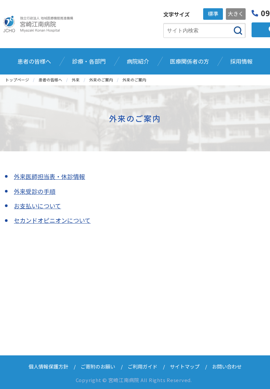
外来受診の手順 (34, 191)
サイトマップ (185, 366)
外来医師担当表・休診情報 (49, 176)
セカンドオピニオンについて (52, 220)
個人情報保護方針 (48, 366)
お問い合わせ (227, 366)
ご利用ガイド (142, 366)
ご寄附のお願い (98, 366)
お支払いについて (37, 205)
